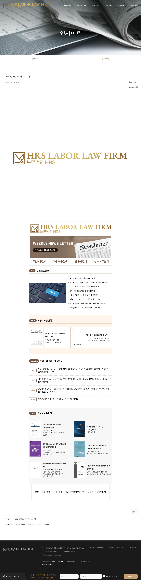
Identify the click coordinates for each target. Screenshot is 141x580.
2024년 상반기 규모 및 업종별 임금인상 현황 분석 (52, 426)
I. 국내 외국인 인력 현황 (93, 451)
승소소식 (34, 58)
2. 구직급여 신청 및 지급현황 (53, 342)
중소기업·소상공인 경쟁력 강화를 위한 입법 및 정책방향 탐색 (54, 445)
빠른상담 (131, 576)
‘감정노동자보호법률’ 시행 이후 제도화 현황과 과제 (98, 467)
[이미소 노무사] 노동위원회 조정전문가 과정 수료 (32, 524)
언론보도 (108, 5)
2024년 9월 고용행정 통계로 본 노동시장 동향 (55, 334)
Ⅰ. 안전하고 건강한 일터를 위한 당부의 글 (98, 338)
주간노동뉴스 (39, 261)
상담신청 (134, 5)
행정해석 (33, 390)
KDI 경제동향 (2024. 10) (95, 427)
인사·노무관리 (101, 261)
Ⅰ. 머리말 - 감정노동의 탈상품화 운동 (97, 472)
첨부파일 (132, 87)
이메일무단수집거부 (117, 548)
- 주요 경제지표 (91, 430)
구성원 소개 (81, 5)
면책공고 (135, 548)
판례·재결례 (81, 261)
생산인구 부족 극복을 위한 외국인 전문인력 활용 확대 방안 (97, 446)
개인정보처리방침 (98, 548)
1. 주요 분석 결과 (47, 431)
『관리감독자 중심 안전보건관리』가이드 (98, 335)
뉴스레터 (105, 58)
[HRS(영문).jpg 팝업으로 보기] (70, 92)
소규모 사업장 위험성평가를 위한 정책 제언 (54, 465)
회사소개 (67, 5)
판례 (33, 370)
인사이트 (121, 5)
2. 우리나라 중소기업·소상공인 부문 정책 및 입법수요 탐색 (54, 453)
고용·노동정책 (60, 261)
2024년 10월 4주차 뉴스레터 (25, 519)
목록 (133, 512)
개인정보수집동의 (111, 576)
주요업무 (95, 5)
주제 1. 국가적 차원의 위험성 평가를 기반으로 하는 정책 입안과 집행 (52, 471)
